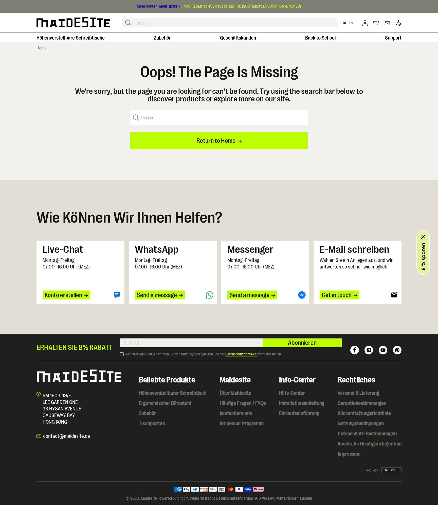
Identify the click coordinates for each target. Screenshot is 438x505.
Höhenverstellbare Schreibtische (70, 38)
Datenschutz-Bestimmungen (367, 434)
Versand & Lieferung (358, 393)
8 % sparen (423, 256)
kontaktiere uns (236, 413)
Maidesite (149, 498)
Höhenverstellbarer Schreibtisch (172, 393)
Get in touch (337, 295)
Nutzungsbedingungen (361, 423)
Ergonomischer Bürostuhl (165, 403)
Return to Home (215, 140)
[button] (376, 23)
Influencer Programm (242, 423)
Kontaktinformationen (294, 498)
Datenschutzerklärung (234, 498)
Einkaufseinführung (299, 413)
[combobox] (229, 22)
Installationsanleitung (301, 403)
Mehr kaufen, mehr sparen (158, 6)
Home (41, 48)
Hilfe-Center (292, 393)
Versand (268, 498)
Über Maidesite (235, 393)
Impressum (349, 454)
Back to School (320, 38)
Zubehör (162, 38)
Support (393, 38)
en (351, 23)
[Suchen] (128, 23)
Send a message (157, 295)
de (345, 23)
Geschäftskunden (238, 38)
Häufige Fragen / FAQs (243, 403)
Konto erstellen (63, 295)
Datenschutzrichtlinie (241, 354)
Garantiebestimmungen (362, 403)
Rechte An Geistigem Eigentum (370, 444)
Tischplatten (152, 423)
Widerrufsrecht (202, 498)
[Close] (423, 237)
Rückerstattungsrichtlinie (364, 413)
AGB (257, 498)
